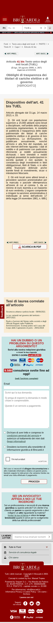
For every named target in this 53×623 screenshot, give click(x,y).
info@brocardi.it (33, 589)
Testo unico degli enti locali (23, 44)
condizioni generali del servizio (23, 435)
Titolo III (7, 47)
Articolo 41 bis (30, 47)
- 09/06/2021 (25, 312)
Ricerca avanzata (50, 28)
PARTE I (42, 44)
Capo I (17, 47)
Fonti (6, 44)
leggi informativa (16, 441)
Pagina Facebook (25, 602)
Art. (12, 54)
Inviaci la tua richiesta (18, 515)
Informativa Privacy (13, 592)
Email (7, 384)
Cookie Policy (30, 592)
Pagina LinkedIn (38, 602)
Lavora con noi (26, 597)
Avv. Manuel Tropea (36, 578)
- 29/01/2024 (26, 324)
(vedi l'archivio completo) (26, 378)
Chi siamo (42, 592)
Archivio (26, 594)
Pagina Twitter (32, 602)
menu (4, 19)
